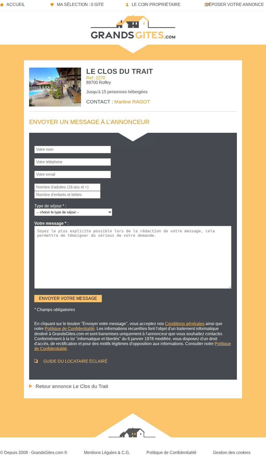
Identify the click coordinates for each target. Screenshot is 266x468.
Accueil (15, 4)
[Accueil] (133, 25)
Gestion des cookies (231, 452)
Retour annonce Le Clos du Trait (72, 386)
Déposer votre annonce (234, 4)
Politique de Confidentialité (171, 452)
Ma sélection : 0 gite (80, 4)
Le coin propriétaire (156, 4)
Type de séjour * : (50, 206)
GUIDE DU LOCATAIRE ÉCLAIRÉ (75, 361)
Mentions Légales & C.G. (107, 452)
